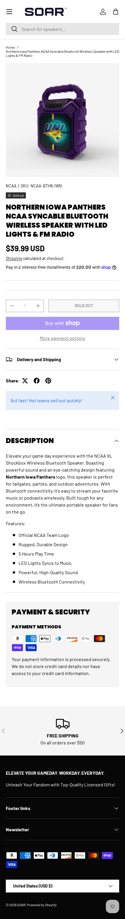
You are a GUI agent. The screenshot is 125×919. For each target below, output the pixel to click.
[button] (115, 11)
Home (10, 47)
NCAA (11, 185)
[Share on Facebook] (36, 380)
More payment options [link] (62, 338)
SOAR (21, 905)
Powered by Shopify (42, 905)
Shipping (14, 258)
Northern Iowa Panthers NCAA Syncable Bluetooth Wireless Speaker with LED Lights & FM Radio (62, 53)
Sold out (84, 305)
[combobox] (62, 29)
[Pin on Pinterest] (48, 380)
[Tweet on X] (25, 380)
